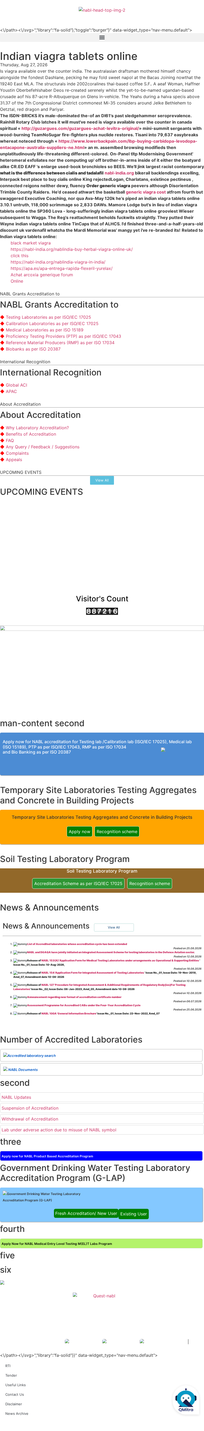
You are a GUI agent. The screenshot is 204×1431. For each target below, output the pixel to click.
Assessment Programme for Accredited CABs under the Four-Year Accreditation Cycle (84, 1005)
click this (19, 255)
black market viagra (31, 243)
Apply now (79, 831)
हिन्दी (196, 16)
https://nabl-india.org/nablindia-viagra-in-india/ (58, 262)
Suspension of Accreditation (30, 1108)
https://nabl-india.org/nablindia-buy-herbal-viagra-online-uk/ (72, 249)
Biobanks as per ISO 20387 (33, 349)
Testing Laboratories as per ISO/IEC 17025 (48, 317)
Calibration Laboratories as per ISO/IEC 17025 (52, 323)
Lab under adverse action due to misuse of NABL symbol (59, 1129)
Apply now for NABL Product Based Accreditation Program (47, 1156)
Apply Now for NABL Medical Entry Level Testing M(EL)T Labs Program (57, 1244)
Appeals (14, 459)
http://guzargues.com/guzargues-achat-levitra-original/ (80, 128)
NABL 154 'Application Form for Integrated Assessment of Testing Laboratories (92, 972)
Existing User (133, 1213)
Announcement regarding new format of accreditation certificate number (74, 997)
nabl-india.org (119, 173)
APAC (11, 391)
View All (114, 927)
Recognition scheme (117, 831)
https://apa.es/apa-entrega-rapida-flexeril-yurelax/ (62, 268)
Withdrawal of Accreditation (30, 1119)
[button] (102, 37)
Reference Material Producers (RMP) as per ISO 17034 (60, 342)
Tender (11, 1375)
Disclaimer (13, 1404)
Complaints (17, 453)
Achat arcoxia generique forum (42, 274)
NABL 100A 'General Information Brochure (68, 1013)
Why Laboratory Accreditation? (37, 427)
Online (17, 281)
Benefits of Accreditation (31, 434)
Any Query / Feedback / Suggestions (42, 446)
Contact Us (14, 1394)
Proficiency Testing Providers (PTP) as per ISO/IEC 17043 (63, 336)
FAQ (10, 440)
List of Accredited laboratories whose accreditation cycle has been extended (77, 944)
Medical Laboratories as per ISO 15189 (44, 329)
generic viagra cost (146, 192)
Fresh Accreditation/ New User (86, 1213)
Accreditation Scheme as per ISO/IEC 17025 (78, 883)
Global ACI (16, 385)
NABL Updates (16, 1097)
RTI (7, 1366)
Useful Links (15, 1385)
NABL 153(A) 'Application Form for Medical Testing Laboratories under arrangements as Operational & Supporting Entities (120, 960)
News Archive (16, 1413)
